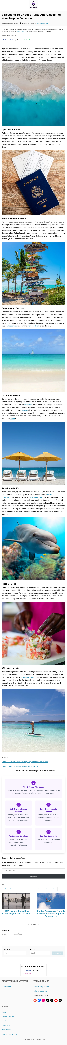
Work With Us (6, 1030)
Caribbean (12, 889)
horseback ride (34, 326)
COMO (25, 410)
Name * (7, 950)
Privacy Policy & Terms (41, 987)
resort (20, 889)
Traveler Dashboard (9, 1016)
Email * (33, 950)
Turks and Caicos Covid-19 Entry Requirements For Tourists (25, 762)
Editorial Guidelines (40, 991)
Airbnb (12, 419)
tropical (60, 889)
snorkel (46, 889)
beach (4, 889)
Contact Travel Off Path (10, 1034)
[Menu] (2, 5)
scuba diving (29, 889)
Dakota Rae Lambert (42, 23)
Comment (6, 931)
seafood (38, 889)
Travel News (6, 1025)
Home (4, 1012)
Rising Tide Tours (27, 677)
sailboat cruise (11, 326)
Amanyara (28, 405)
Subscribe (33, 876)
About (4, 1021)
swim (53, 889)
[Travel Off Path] (33, 5)
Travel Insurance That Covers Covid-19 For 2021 (21, 766)
